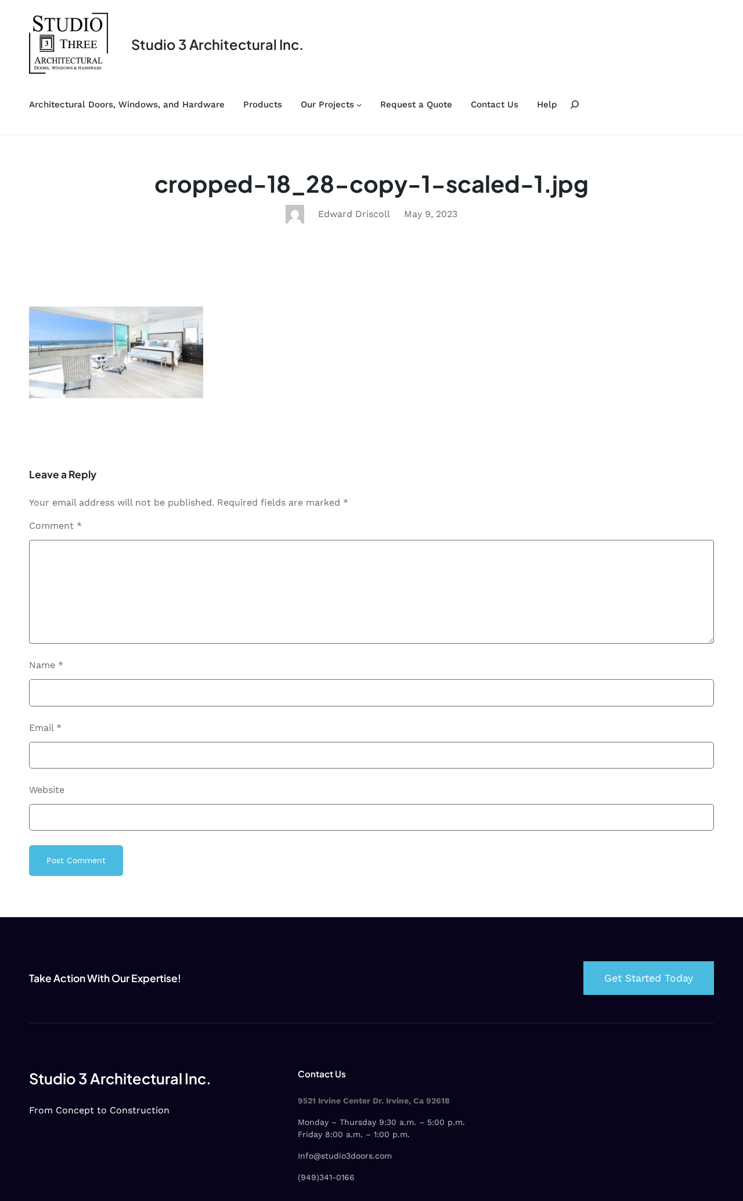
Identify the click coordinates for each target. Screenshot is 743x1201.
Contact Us (322, 1073)
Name (46, 664)
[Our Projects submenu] (359, 104)
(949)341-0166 (326, 1177)
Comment (55, 525)
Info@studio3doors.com (345, 1155)
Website (46, 789)
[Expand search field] (574, 104)
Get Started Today (648, 978)
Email (45, 727)
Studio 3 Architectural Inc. (217, 44)
